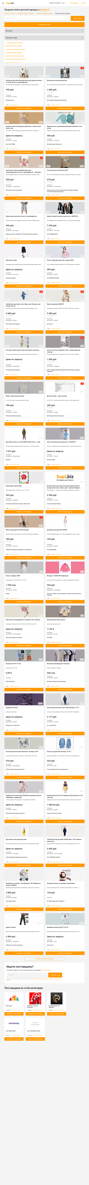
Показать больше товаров (44, 959)
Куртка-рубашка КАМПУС (55, 304)
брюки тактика (11, 927)
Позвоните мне (55, 975)
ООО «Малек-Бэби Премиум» (13, 324)
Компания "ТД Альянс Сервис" (54, 813)
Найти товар (10, 18)
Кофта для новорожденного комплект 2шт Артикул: (23, 620)
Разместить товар (44, 24)
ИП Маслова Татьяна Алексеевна (14, 190)
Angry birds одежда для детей (15, 49)
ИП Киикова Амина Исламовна (13, 415)
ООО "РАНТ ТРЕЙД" (10, 144)
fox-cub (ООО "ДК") (51, 725)
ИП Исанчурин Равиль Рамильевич (55, 415)
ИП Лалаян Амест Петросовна (54, 144)
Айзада (7, 593)
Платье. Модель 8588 (13, 576)
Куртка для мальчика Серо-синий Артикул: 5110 (63, 707)
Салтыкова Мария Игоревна (54, 503)
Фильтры (9, 31)
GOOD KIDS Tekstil (10, 681)
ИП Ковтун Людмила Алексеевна (14, 637)
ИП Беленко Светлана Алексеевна (14, 945)
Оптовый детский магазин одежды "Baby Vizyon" (18, 503)
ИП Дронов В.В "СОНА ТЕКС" (13, 725)
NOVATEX (8, 459)
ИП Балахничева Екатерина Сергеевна (15, 813)
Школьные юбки (11, 260)
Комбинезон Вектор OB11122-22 (57, 927)
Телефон (10, 975)
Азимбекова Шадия (11, 278)
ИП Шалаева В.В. (10, 100)
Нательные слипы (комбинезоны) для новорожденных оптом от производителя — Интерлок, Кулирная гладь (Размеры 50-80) (24, 172)
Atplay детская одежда (13, 62)
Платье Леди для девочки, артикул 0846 (60, 260)
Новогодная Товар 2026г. (14, 486)
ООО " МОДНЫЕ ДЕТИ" (52, 234)
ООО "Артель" (50, 945)
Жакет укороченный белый (15, 396)
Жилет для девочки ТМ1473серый (17, 530)
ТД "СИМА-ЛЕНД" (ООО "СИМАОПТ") (56, 901)
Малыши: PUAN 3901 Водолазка (57, 576)
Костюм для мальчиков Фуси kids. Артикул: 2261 (22, 751)
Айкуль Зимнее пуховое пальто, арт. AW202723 (62, 216)
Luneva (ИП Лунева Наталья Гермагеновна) (57, 769)
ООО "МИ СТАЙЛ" (51, 459)
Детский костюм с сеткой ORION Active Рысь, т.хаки (23, 442)
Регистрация (74, 3)
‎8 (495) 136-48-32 (55, 3)
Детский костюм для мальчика (16, 839)
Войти (84, 3)
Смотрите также (11, 38)
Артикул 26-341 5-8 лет (13, 663)
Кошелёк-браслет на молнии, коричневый (61, 883)
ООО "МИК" (49, 637)
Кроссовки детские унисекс (56, 620)
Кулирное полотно (12, 707)
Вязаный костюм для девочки (57, 80)
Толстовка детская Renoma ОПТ (57, 170)
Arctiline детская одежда (14, 52)
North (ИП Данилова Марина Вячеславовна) (16, 857)
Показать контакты (14, 105)
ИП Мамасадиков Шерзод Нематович (15, 769)
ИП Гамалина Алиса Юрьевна (13, 370)
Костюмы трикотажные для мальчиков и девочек (22, 350)
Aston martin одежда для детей (16, 59)
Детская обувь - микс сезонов (57, 396)
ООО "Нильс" (50, 324)
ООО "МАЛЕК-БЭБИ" (11, 901)
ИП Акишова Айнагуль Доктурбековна (56, 681)
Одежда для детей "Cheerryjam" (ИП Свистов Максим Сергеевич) (22, 234)
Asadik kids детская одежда (15, 56)
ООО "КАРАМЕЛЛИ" (51, 549)
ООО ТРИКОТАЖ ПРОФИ (53, 278)
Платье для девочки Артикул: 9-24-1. (59, 751)
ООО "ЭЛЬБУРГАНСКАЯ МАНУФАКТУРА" (57, 100)
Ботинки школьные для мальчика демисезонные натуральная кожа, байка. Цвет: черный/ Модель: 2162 (64, 488)
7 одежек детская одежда (14, 43)
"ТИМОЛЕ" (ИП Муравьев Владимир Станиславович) (19, 549)
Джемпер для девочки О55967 (57, 530)
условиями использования (40, 978)
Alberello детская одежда (14, 46)
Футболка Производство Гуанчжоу (58, 663)
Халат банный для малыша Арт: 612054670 (61, 442)
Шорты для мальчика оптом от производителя (21, 216)
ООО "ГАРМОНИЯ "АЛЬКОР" (53, 857)
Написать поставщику (24, 108)
